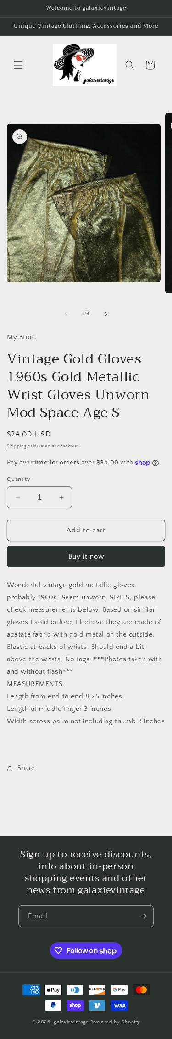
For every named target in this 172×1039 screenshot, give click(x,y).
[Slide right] (106, 314)
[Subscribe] (143, 916)
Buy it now (86, 556)
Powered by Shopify (115, 1022)
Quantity (18, 479)
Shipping (17, 446)
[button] (18, 65)
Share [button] (26, 768)
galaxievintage (71, 1022)
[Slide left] (66, 314)
